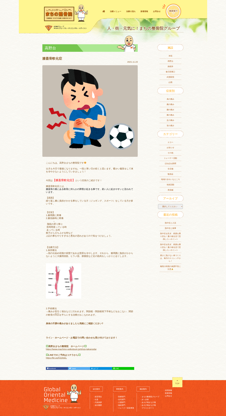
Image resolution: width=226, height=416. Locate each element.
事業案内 (119, 389)
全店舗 (170, 169)
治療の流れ (131, 11)
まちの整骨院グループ (150, 397)
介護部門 (121, 402)
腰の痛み (170, 110)
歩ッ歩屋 (145, 399)
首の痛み (170, 126)
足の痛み (170, 120)
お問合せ (157, 11)
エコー (170, 142)
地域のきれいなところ (170, 179)
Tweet (73, 368)
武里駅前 (170, 77)
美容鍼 (170, 190)
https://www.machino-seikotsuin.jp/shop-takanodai (71, 349)
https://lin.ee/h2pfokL (56, 358)
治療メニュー (115, 11)
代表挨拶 (98, 402)
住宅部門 (121, 399)
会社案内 (96, 389)
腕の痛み (170, 104)
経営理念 (98, 397)
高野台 (170, 61)
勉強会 (170, 174)
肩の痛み (170, 99)
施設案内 (143, 389)
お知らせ (170, 148)
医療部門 (121, 397)
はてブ (95, 368)
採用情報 (168, 390)
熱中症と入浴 (170, 223)
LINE (117, 368)
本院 (170, 56)
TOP (177, 383)
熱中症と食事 (170, 228)
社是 (96, 399)
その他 (170, 153)
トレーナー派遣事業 (126, 408)
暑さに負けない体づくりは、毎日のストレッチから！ (170, 258)
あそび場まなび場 (149, 402)
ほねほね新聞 (170, 163)
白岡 (170, 82)
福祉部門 (121, 405)
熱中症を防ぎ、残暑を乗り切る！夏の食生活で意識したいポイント (170, 236)
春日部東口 (170, 72)
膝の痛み (170, 115)
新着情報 (144, 11)
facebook (52, 368)
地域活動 (170, 185)
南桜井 (170, 66)
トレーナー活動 (170, 158)
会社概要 (98, 405)
